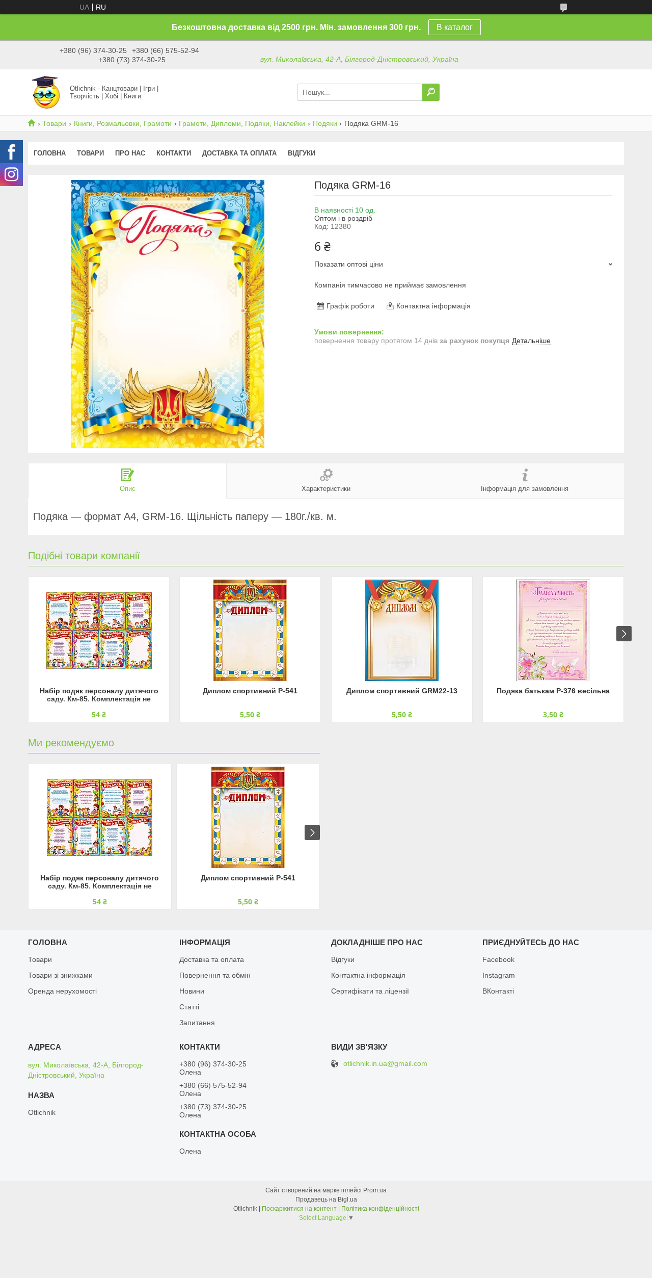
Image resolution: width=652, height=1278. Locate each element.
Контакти (173, 153)
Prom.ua (375, 1190)
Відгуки (301, 153)
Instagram (498, 975)
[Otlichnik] (46, 92)
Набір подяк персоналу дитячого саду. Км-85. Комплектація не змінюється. (99, 696)
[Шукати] (431, 92)
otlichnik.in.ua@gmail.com (385, 1063)
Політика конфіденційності (380, 1208)
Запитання (197, 1023)
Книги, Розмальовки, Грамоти (123, 123)
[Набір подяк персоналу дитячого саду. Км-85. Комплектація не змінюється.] (99, 631)
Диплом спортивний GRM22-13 (401, 691)
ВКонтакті (498, 991)
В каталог (455, 27)
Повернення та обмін (215, 975)
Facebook (498, 959)
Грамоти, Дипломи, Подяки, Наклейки (242, 123)
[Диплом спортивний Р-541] (250, 631)
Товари (54, 123)
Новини (191, 991)
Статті (189, 1007)
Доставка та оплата (239, 153)
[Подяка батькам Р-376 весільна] (553, 631)
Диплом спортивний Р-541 (250, 691)
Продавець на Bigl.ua (326, 1199)
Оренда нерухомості (62, 991)
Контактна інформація (368, 975)
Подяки (325, 123)
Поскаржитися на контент (299, 1208)
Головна (50, 153)
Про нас (130, 153)
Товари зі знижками (60, 975)
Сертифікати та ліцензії (370, 991)
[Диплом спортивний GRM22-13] (402, 631)
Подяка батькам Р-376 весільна (553, 691)
